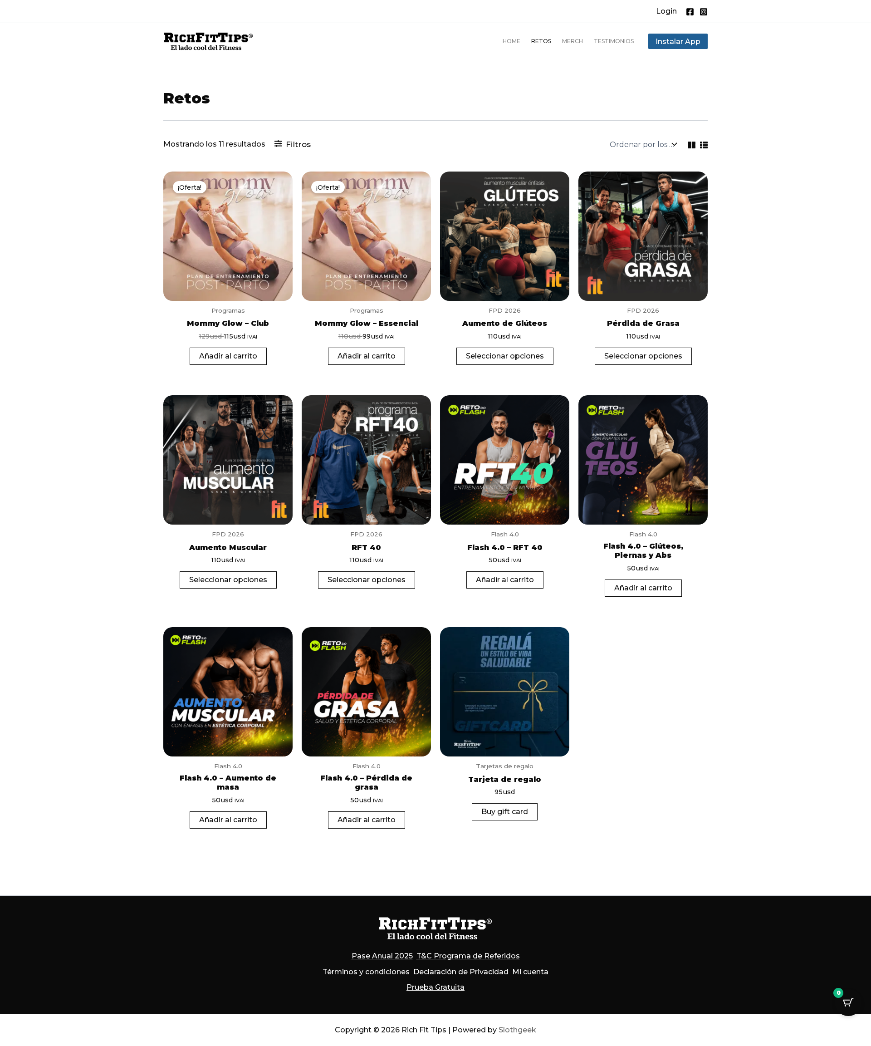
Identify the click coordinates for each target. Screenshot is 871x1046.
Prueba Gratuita (435, 987)
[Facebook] (690, 12)
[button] (666, 11)
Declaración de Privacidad (461, 971)
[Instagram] (704, 12)
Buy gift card (504, 811)
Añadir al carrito (228, 356)
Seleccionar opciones (505, 356)
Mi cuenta (530, 971)
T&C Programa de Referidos (468, 956)
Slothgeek (517, 1030)
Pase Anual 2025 (382, 956)
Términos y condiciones (366, 971)
